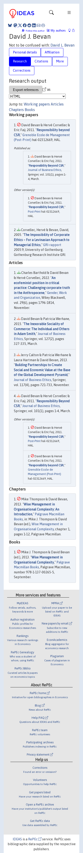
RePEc (33, 839)
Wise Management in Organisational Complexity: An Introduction (36, 509)
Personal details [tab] (25, 52)
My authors (58, 30)
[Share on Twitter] (20, 25)
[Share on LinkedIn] (34, 25)
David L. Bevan (62, 45)
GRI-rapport (52, 245)
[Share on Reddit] (29, 25)
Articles (57, 104)
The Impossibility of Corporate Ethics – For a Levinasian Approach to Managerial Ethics (42, 239)
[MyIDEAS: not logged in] (71, 30)
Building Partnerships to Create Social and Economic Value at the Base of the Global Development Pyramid (42, 370)
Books (30, 110)
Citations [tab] (41, 61)
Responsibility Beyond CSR (46, 165)
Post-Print (34, 211)
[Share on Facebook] (25, 25)
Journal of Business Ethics (44, 170)
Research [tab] (20, 61)
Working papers (37, 104)
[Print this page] (43, 25)
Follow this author (35, 30)
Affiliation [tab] (52, 52)
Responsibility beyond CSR (46, 207)
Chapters (16, 110)
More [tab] (60, 61)
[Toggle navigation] (51, 13)
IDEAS (17, 839)
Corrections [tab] (21, 70)
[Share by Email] (38, 25)
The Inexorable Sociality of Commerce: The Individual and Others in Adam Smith (41, 329)
